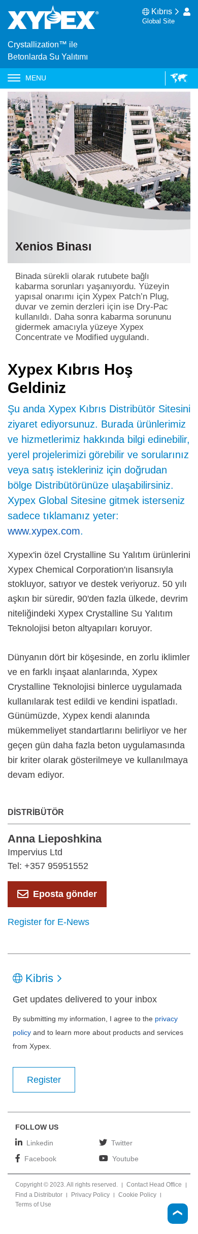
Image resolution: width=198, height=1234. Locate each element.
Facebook (40, 1158)
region (176, 78)
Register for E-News (48, 922)
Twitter (122, 1142)
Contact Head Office (154, 1185)
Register (44, 1080)
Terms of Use (33, 1205)
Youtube (125, 1158)
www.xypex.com (44, 531)
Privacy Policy (90, 1195)
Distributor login (186, 12)
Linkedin (39, 1142)
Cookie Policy (137, 1195)
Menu (35, 78)
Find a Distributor (38, 1195)
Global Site (158, 21)
